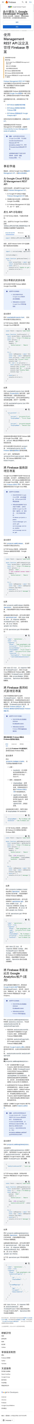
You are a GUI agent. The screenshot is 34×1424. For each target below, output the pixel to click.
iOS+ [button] (6, 744)
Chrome (3, 1400)
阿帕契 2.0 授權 (21, 1319)
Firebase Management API (17, 190)
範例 (2, 1341)
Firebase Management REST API (14, 81)
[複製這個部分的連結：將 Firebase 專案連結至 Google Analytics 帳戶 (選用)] (9, 980)
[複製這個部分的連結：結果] (9, 388)
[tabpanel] (17, 238)
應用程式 (17, 450)
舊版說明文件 (5, 1385)
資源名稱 (16, 501)
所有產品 (4, 1408)
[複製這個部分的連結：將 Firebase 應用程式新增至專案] (23, 691)
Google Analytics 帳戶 (11, 987)
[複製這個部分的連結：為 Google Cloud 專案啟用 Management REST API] (9, 184)
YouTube (3, 1363)
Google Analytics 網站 (17, 1047)
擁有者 (23, 1013)
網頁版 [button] (22, 744)
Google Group (5, 1377)
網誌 (2, 1355)
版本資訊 (4, 1380)
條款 (2, 1415)
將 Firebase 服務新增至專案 (16, 105)
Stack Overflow (5, 1374)
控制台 (17, 147)
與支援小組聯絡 (5, 1371)
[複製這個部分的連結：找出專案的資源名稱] (26, 280)
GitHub (3, 1347)
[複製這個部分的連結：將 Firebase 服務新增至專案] (17, 471)
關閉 (17, 22)
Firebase (3, 1402)
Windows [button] (20, 233)
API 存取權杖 (16, 299)
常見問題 (4, 1382)
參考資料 (4, 1339)
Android (3, 1397)
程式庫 (3, 1344)
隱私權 (8, 1415)
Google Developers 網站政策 (10, 1321)
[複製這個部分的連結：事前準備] (17, 166)
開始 (17, 27)
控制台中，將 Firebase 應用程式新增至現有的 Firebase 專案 (17, 709)
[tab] (10, 233)
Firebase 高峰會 (5, 1358)
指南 (2, 1336)
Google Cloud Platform (8, 1405)
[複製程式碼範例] (28, 236)
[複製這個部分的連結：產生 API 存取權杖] (24, 212)
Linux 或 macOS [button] (10, 233)
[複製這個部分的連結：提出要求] (13, 314)
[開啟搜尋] (23, 2)
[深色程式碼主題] (25, 236)
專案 (15, 93)
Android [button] (14, 744)
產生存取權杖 (22, 173)
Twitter (3, 1361)
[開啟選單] (3, 2)
